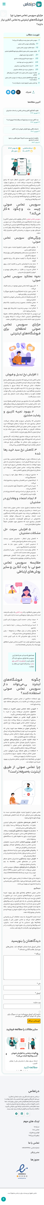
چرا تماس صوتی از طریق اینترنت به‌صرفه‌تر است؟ (24, 83)
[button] (27, 1070)
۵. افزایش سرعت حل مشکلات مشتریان (23, 70)
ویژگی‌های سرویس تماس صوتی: (26, 44)
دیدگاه (37, 954)
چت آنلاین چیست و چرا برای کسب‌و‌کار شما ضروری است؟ (22, 120)
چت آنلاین (19, 612)
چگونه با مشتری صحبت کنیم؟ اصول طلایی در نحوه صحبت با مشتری (23, 139)
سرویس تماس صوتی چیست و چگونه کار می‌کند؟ (24, 40)
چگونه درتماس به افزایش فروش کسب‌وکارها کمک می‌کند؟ (24, 1055)
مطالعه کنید (30, 1067)
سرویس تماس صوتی (33, 219)
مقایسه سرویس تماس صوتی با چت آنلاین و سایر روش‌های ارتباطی (22, 74)
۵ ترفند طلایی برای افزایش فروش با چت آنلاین (25, 129)
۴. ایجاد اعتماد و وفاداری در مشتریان (24, 66)
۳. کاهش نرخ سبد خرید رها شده (25, 62)
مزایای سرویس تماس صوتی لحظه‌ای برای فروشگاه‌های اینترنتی (21, 51)
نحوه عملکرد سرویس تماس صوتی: (25, 48)
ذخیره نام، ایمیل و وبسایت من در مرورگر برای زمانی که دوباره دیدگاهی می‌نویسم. (24, 1015)
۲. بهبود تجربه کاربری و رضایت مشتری (24, 59)
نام (38, 984)
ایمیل (37, 993)
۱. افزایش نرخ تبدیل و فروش (26, 55)
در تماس (33, 1091)
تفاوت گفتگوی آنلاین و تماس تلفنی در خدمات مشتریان (22, 110)
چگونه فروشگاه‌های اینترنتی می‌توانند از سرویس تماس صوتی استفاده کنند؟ (21, 79)
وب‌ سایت (36, 1002)
